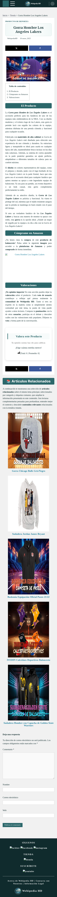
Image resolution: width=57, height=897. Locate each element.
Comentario (8, 749)
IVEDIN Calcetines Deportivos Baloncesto (28, 660)
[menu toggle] (12, 3)
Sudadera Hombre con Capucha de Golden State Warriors (29, 724)
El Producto (13, 91)
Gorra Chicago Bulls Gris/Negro (28, 471)
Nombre (6, 784)
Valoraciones (13, 97)
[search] (52, 4)
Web (4, 810)
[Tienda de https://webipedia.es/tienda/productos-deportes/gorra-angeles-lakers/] (28, 860)
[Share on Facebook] (40, 48)
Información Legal (34, 884)
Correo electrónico (10, 797)
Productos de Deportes (16, 21)
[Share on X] (16, 48)
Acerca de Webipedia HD (21, 881)
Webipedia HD (35, 4)
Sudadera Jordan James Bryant (28, 534)
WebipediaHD (12, 38)
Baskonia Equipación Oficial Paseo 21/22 (28, 597)
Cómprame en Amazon (17, 94)
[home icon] (6, 4)
